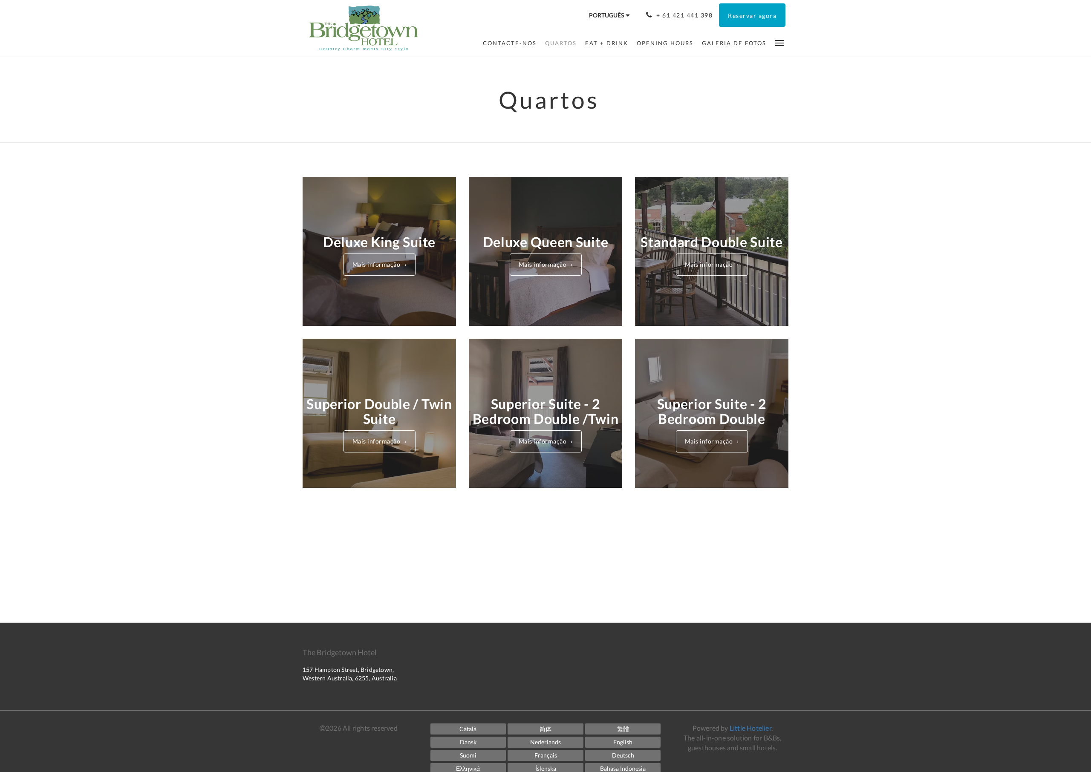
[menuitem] (510, 43)
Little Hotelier (750, 728)
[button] (779, 42)
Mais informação (376, 264)
